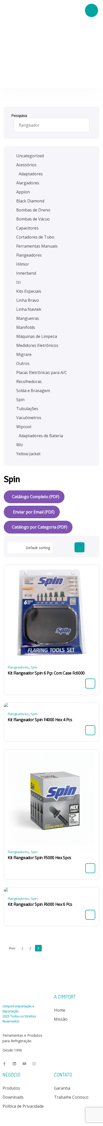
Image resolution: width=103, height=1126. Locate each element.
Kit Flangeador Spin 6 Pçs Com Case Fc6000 (46, 673)
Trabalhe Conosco (71, 1097)
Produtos (11, 1088)
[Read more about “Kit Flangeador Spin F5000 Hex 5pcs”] (90, 868)
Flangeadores (18, 667)
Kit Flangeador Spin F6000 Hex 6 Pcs (40, 904)
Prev (12, 948)
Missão (61, 1019)
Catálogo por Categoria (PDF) (39, 527)
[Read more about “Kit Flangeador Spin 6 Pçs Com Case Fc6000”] (90, 684)
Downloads (13, 1097)
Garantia (62, 1088)
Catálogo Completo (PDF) (35, 496)
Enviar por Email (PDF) (33, 512)
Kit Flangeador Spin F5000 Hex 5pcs (39, 857)
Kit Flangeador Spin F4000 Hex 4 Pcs (40, 719)
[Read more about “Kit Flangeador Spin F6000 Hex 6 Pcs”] (90, 915)
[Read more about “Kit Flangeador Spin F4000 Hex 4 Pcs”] (90, 730)
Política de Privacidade (23, 1106)
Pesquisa (19, 115)
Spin (34, 667)
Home (59, 1010)
